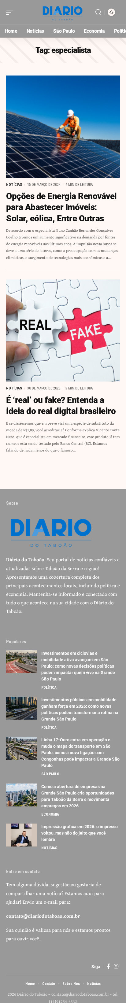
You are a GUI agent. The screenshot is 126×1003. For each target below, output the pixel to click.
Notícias (14, 185)
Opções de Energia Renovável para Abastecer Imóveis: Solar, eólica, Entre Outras (61, 207)
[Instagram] (116, 966)
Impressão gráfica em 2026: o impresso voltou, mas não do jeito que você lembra (79, 833)
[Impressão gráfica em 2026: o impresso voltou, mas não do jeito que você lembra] (21, 835)
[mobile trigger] (11, 12)
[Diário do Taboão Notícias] (63, 12)
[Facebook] (108, 966)
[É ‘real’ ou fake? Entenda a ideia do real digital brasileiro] (63, 330)
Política (49, 687)
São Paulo (50, 774)
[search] (98, 12)
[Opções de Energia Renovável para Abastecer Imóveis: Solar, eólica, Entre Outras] (63, 127)
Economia (50, 814)
